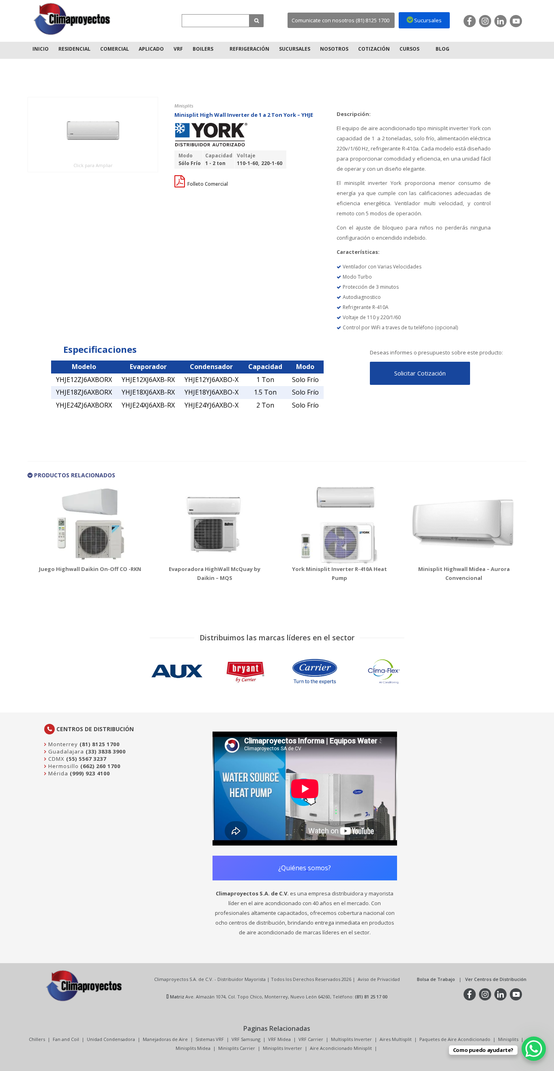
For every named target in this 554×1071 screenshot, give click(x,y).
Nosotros (334, 48)
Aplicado (151, 48)
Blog (442, 48)
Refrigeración (249, 48)
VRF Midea (279, 1039)
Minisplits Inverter (282, 1048)
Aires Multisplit (396, 1039)
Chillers (37, 1039)
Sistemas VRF (209, 1039)
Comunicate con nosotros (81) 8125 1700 (340, 20)
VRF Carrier (310, 1039)
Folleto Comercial (207, 183)
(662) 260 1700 (100, 766)
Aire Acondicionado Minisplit (341, 1048)
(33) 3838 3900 (106, 751)
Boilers (203, 48)
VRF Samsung (246, 1039)
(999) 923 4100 (90, 773)
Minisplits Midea (193, 1048)
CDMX (55, 758)
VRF (178, 48)
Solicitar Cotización (420, 373)
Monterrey (62, 744)
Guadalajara (65, 751)
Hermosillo (63, 766)
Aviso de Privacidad (379, 979)
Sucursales (294, 48)
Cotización (374, 48)
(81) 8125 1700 (99, 744)
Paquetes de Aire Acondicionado (454, 1039)
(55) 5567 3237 (86, 758)
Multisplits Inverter (351, 1039)
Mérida (57, 773)
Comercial (114, 48)
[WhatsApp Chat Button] (534, 1049)
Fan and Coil (66, 1039)
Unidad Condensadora (111, 1039)
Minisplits (508, 1039)
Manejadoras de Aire (165, 1039)
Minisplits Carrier (236, 1048)
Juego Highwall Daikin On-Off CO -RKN (90, 569)
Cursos (409, 48)
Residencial (74, 48)
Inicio (40, 48)
